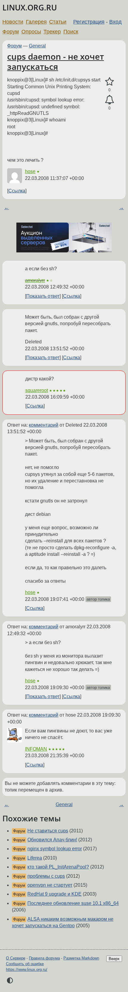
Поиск (70, 32)
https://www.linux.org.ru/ (26, 969)
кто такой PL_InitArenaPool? (58, 866)
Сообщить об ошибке (25, 964)
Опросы (31, 32)
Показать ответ (43, 296)
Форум (10, 32)
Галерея (36, 22)
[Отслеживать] (109, 100)
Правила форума (44, 958)
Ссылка (16, 190)
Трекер (52, 32)
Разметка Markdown (81, 958)
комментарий (43, 425)
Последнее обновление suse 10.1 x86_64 (73, 903)
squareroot (36, 390)
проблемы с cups (46, 876)
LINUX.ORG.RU (29, 7)
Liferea (34, 857)
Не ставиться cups (47, 830)
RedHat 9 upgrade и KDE (54, 894)
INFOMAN (36, 749)
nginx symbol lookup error (54, 848)
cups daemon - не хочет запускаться (55, 61)
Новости (12, 22)
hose (30, 171)
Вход (115, 22)
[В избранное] (109, 81)
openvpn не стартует (49, 885)
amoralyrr (35, 280)
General (37, 45)
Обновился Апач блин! (52, 839)
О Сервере (15, 958)
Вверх (114, 958)
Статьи (57, 22)
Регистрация (88, 22)
